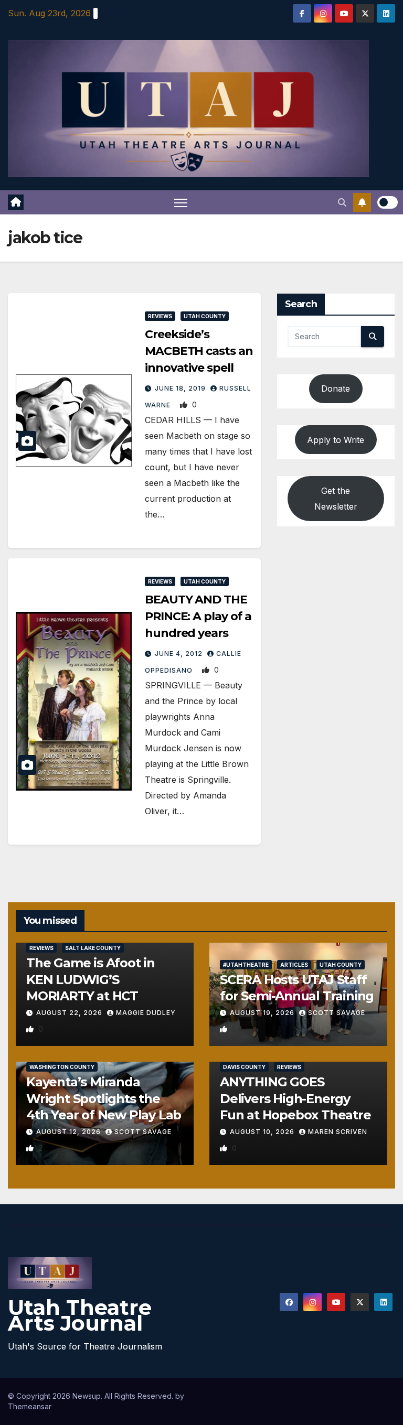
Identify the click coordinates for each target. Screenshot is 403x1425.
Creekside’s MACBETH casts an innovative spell (198, 351)
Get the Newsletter (335, 498)
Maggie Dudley (146, 1013)
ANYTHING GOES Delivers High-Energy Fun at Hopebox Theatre (295, 1098)
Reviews (160, 316)
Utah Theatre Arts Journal (80, 1315)
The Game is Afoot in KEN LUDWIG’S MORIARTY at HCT (90, 979)
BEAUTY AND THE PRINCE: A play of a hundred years (198, 616)
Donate (335, 388)
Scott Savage (336, 1013)
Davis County (244, 1067)
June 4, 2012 (180, 653)
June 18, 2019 (181, 388)
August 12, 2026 (69, 1132)
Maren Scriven (337, 1132)
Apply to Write (335, 440)
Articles (294, 965)
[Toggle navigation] (181, 203)
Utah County (205, 316)
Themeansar (29, 1406)
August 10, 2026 (263, 1132)
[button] (342, 202)
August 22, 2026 (70, 1013)
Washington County (61, 1067)
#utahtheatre (246, 965)
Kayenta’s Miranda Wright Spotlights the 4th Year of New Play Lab (103, 1098)
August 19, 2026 (263, 1013)
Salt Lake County (93, 948)
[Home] (16, 202)
